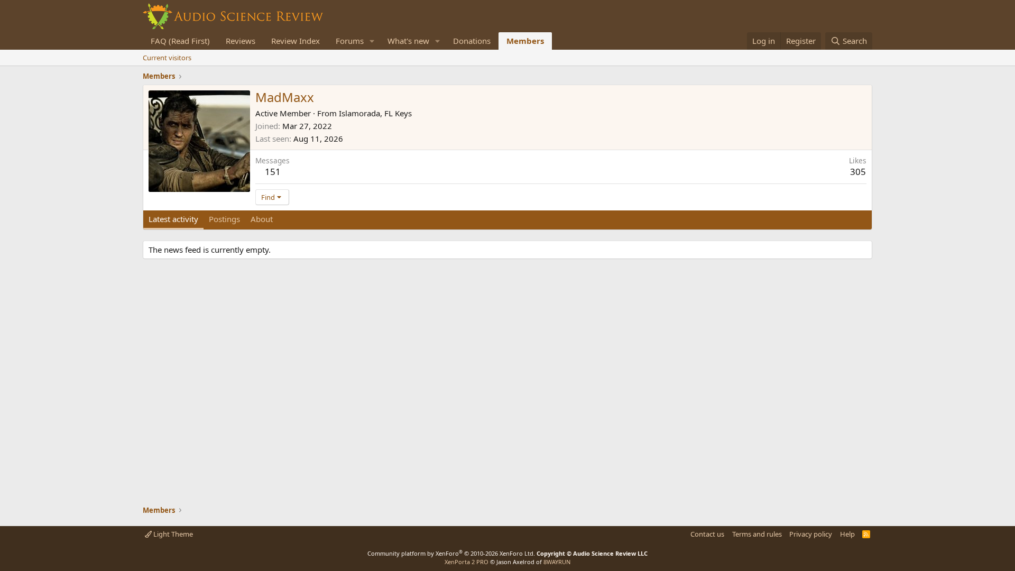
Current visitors (167, 57)
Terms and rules (757, 534)
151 (273, 171)
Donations (472, 40)
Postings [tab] (224, 219)
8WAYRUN (556, 562)
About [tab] (262, 219)
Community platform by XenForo (451, 553)
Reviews (240, 40)
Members (525, 40)
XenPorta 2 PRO (466, 562)
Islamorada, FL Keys (375, 113)
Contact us (707, 534)
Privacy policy (810, 534)
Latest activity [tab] (173, 219)
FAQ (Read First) (180, 40)
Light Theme (172, 534)
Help (847, 534)
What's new (408, 40)
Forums (350, 40)
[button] (372, 41)
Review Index (295, 40)
